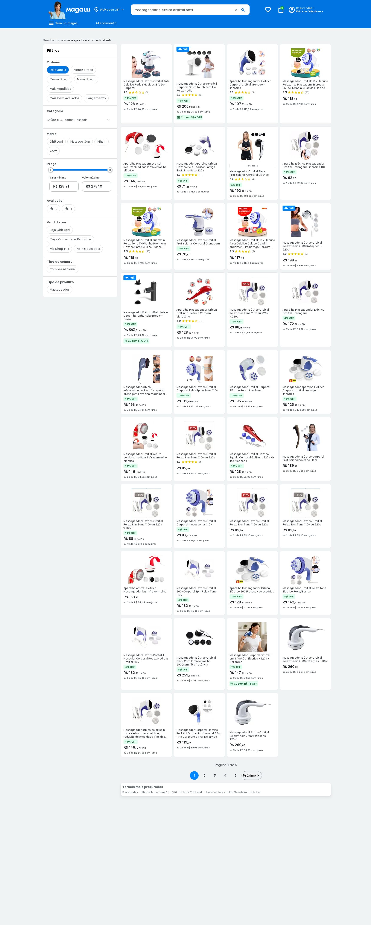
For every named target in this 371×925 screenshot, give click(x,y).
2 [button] (205, 775)
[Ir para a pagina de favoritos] (268, 9)
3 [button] (215, 775)
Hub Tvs (255, 792)
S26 (174, 792)
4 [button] (225, 775)
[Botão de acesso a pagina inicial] (69, 9)
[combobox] (190, 9)
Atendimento (106, 23)
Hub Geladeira (237, 792)
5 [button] (235, 775)
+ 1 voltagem (252, 166)
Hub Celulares (215, 792)
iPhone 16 (162, 792)
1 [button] (194, 775)
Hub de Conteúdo (192, 792)
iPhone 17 (147, 792)
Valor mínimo (57, 177)
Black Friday (130, 792)
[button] (236, 10)
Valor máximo (91, 177)
